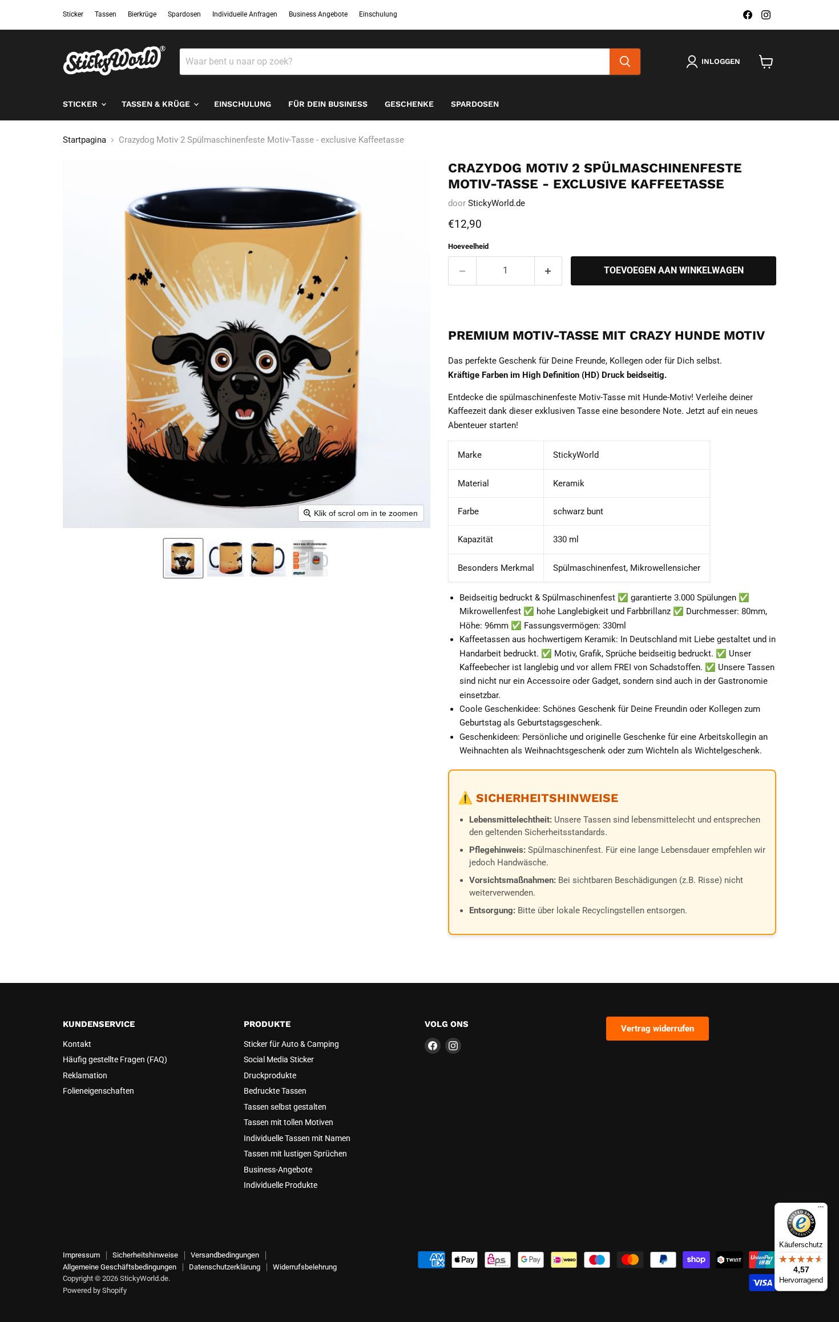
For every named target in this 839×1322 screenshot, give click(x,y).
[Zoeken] (625, 62)
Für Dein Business (328, 103)
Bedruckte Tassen (275, 1090)
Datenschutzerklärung (224, 1267)
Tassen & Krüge (157, 103)
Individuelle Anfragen (244, 14)
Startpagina (84, 140)
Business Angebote (318, 14)
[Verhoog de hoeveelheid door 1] (549, 270)
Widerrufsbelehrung (305, 1267)
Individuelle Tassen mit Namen (297, 1138)
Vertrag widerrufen (657, 1028)
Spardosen (184, 14)
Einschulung (378, 14)
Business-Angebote (278, 1169)
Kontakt (77, 1044)
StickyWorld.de (496, 203)
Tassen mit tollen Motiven (288, 1122)
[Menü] (821, 1209)
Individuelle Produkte (280, 1185)
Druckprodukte (270, 1075)
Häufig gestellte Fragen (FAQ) (115, 1059)
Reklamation (85, 1075)
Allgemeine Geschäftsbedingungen (119, 1267)
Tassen (105, 14)
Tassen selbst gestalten (285, 1106)
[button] (183, 558)
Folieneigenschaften (98, 1090)
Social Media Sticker (279, 1059)
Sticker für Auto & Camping (291, 1044)
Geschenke (409, 103)
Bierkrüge (142, 14)
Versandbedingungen (225, 1255)
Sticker (73, 14)
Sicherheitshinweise (145, 1255)
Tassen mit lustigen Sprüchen (295, 1153)
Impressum (81, 1255)
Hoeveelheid (468, 246)
